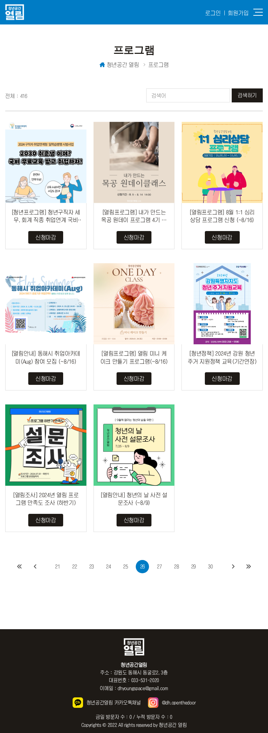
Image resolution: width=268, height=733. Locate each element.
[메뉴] (258, 12)
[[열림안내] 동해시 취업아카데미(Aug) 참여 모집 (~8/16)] (46, 304)
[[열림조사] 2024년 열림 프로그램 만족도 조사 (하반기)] (46, 445)
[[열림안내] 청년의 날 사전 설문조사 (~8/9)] (134, 445)
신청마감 (46, 237)
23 (91, 566)
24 (108, 566)
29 (193, 566)
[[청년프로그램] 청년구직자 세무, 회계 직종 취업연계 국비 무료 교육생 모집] (46, 162)
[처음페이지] (19, 566)
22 (74, 566)
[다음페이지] (233, 566)
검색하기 (247, 95)
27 (159, 566)
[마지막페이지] (248, 566)
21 (57, 566)
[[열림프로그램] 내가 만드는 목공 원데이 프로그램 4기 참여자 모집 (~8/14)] (134, 162)
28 (176, 566)
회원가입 (238, 13)
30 (210, 566)
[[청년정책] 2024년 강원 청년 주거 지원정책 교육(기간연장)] (222, 304)
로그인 (213, 13)
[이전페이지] (34, 566)
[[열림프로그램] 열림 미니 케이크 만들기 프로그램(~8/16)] (134, 304)
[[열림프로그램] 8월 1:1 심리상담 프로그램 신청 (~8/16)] (222, 162)
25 (125, 566)
